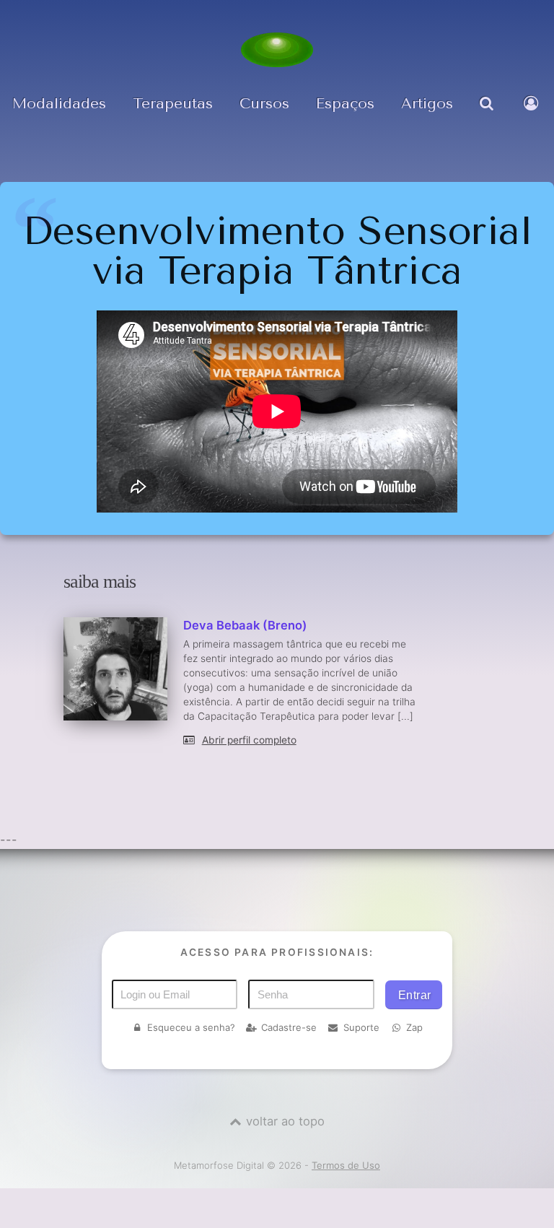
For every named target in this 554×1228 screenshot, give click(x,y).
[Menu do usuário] (533, 114)
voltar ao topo (285, 1121)
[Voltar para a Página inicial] (277, 49)
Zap (414, 1027)
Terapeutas (173, 103)
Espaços (345, 103)
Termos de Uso (346, 1165)
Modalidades (59, 103)
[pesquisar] (488, 114)
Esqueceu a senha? (191, 1027)
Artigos (427, 103)
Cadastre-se (289, 1027)
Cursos (264, 103)
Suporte (361, 1027)
